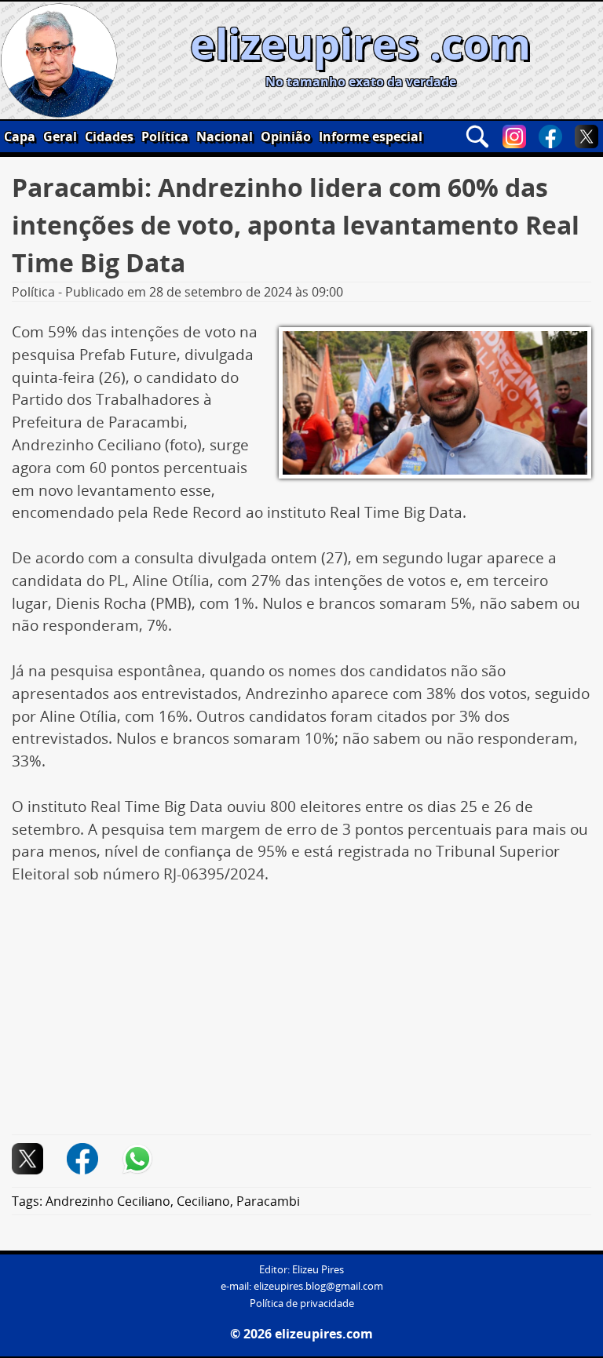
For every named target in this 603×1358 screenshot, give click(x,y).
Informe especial (370, 136)
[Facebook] (550, 136)
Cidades (109, 136)
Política (164, 136)
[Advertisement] (301, 1018)
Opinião (286, 136)
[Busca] (477, 136)
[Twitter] (586, 136)
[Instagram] (514, 136)
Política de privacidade (302, 1303)
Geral (60, 136)
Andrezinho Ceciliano (108, 1201)
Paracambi (268, 1201)
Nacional (224, 136)
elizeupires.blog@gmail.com (318, 1286)
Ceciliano (203, 1201)
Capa (19, 136)
